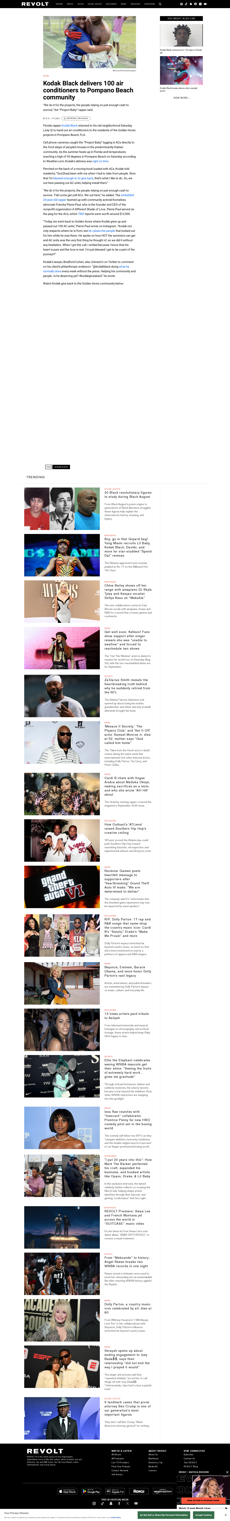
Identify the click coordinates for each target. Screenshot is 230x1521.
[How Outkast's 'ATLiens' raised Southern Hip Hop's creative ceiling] (62, 840)
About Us (153, 1454)
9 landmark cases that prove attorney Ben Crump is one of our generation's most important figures (127, 1408)
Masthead (153, 1458)
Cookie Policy (115, 1517)
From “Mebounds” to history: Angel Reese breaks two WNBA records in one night (127, 1262)
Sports (108, 676)
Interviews (110, 1156)
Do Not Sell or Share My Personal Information (164, 1515)
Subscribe (149, 4)
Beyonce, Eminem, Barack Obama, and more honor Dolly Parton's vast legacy (127, 971)
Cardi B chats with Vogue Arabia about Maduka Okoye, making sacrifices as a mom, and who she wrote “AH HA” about (127, 786)
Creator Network (120, 1470)
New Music (110, 535)
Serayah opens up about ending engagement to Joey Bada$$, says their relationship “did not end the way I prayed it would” (127, 1359)
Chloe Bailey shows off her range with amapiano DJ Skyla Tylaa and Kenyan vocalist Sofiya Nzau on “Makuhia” (128, 591)
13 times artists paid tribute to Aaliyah (126, 1016)
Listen (80, 4)
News (123, 4)
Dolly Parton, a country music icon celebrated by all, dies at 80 (128, 1308)
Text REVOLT (190, 1462)
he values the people (102, 230)
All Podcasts (118, 1458)
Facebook (195, 4)
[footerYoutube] (136, 1505)
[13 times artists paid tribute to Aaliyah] (62, 1030)
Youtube (205, 4)
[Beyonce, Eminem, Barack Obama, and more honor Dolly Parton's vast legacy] (62, 983)
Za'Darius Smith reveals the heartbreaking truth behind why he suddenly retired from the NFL (127, 686)
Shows (59, 4)
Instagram (181, 4)
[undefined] (181, 35)
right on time (100, 161)
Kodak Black (69, 125)
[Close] (226, 1515)
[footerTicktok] (102, 1505)
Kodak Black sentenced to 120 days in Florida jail (181, 51)
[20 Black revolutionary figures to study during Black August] (62, 509)
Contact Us (189, 1458)
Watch (70, 4)
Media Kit (153, 1466)
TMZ (81, 214)
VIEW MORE (181, 97)
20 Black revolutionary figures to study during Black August (128, 494)
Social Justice (95, 4)
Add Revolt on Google (77, 118)
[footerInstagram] (94, 1505)
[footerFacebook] (119, 1505)
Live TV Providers (120, 1462)
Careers (153, 1470)
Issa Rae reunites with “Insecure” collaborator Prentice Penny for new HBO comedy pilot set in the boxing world (128, 1120)
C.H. (48, 118)
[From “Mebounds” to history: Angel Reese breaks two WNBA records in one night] (62, 1274)
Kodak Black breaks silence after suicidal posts (178, 89)
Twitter (200, 4)
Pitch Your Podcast (121, 1466)
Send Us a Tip (155, 1462)
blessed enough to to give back (73, 178)
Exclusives (111, 4)
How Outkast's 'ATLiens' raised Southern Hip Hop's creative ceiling (125, 828)
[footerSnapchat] (111, 1505)
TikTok (186, 4)
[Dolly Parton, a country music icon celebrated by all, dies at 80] (62, 1320)
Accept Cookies (203, 1515)
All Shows (116, 1454)
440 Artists (117, 1474)
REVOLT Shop (191, 1466)
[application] (203, 1490)
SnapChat (191, 4)
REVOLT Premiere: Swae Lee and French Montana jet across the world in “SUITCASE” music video (127, 1217)
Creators (135, 4)
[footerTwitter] (127, 1505)
